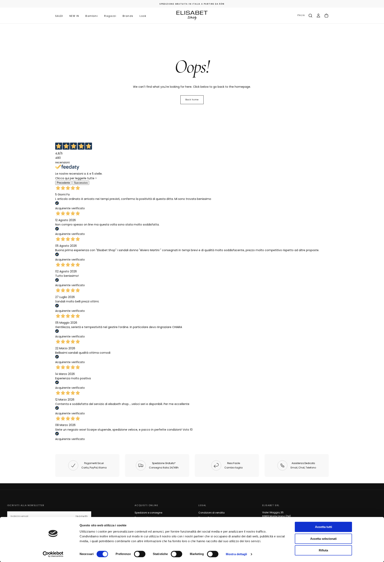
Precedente (63, 182)
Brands (128, 16)
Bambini (91, 16)
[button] (301, 15)
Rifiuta (323, 550)
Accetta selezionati (323, 538)
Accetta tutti (323, 527)
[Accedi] (318, 15)
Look (143, 16)
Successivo (81, 182)
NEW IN (74, 16)
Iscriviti (82, 516)
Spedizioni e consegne (148, 512)
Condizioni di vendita (211, 512)
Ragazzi (110, 16)
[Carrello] (326, 15)
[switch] (139, 554)
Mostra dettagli (236, 554)
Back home (192, 99)
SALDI (59, 16)
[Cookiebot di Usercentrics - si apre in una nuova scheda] (53, 554)
